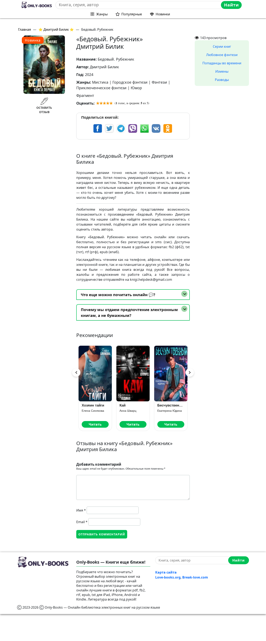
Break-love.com (195, 577)
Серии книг (222, 46)
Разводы (222, 79)
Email (81, 522)
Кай (88, 405)
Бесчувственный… (136, 405)
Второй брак (171, 405)
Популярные (131, 14)
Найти (231, 5)
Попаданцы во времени (221, 63)
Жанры (102, 14)
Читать (98, 424)
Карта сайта (166, 572)
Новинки (163, 14)
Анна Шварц (93, 410)
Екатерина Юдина (135, 410)
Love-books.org (168, 577)
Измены (221, 71)
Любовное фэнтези (222, 55)
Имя (81, 510)
